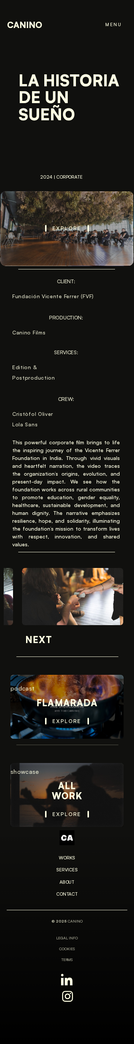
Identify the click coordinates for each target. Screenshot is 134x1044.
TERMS (67, 959)
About (67, 882)
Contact (67, 894)
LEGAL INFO (66, 938)
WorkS (67, 858)
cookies (66, 948)
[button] (109, 24)
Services (66, 869)
